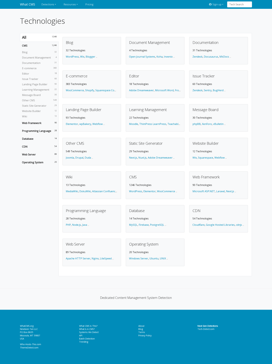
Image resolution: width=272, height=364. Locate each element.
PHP (68, 225)
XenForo (207, 124)
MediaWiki (72, 191)
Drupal (79, 157)
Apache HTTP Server (78, 258)
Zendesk (198, 56)
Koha (159, 56)
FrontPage (181, 90)
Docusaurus (211, 56)
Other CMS (75, 143)
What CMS (27, 4)
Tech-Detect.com (206, 329)
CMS (133, 177)
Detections (47, 4)
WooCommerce (75, 90)
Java (84, 225)
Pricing (89, 4)
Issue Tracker (204, 76)
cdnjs (239, 225)
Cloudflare (199, 225)
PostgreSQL (157, 225)
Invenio (168, 56)
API (80, 335)
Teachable (173, 124)
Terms (141, 332)
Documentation (205, 42)
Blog (69, 42)
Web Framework (206, 177)
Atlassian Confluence (104, 191)
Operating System (144, 244)
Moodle (133, 124)
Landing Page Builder (83, 109)
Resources (70, 4)
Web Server (75, 244)
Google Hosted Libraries (220, 225)
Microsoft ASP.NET (204, 191)
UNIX (163, 258)
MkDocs (224, 56)
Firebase (144, 225)
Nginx (95, 258)
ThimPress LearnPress (152, 124)
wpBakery (85, 124)
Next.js (133, 157)
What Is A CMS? (87, 329)
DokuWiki (85, 191)
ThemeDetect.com (29, 347)
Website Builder (206, 143)
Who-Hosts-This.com (30, 344)
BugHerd (218, 90)
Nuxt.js (142, 157)
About (141, 325)
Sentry (208, 90)
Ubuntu (154, 258)
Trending (83, 341)
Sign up (216, 4)
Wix (82, 56)
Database (137, 210)
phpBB (197, 124)
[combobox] (238, 4)
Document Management (149, 42)
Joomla (70, 157)
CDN (196, 210)
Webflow (97, 124)
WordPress (72, 56)
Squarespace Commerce (109, 90)
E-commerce (76, 76)
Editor (134, 76)
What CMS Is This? (88, 325)
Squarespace (205, 157)
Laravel (220, 191)
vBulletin (218, 124)
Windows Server (138, 258)
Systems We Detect (89, 332)
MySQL (133, 225)
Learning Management (148, 109)
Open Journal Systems (142, 56)
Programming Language (86, 210)
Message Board (205, 109)
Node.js (76, 225)
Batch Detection (87, 338)
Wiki (69, 177)
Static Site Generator (146, 143)
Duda (88, 157)
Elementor (72, 124)
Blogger (90, 56)
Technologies (42, 21)
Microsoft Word (164, 90)
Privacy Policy (145, 335)
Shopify (89, 90)
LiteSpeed (106, 258)
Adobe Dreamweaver (141, 90)
